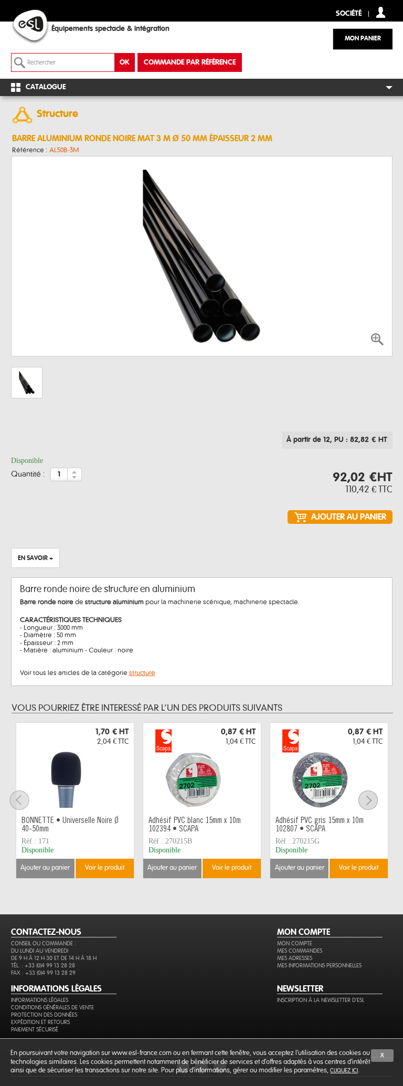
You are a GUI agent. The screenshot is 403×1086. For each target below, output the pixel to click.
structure (142, 673)
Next (374, 800)
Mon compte (294, 943)
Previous (25, 800)
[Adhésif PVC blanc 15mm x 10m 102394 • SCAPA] (202, 768)
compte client (380, 12)
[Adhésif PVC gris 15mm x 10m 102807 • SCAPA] (329, 768)
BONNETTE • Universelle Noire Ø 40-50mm (70, 825)
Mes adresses (294, 958)
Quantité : (28, 474)
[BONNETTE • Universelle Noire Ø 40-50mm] (75, 768)
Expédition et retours (40, 1022)
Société (349, 13)
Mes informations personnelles (319, 965)
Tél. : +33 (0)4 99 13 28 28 (43, 965)
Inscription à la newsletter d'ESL (320, 1000)
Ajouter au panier (45, 867)
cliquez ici (344, 1070)
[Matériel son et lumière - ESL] (40, 27)
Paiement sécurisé (34, 1029)
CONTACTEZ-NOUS (46, 932)
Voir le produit (104, 867)
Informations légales (39, 1000)
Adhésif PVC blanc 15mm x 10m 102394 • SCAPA (195, 825)
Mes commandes (299, 951)
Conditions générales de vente (52, 1007)
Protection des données (44, 1015)
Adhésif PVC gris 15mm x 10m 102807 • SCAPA (319, 825)
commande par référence (190, 62)
